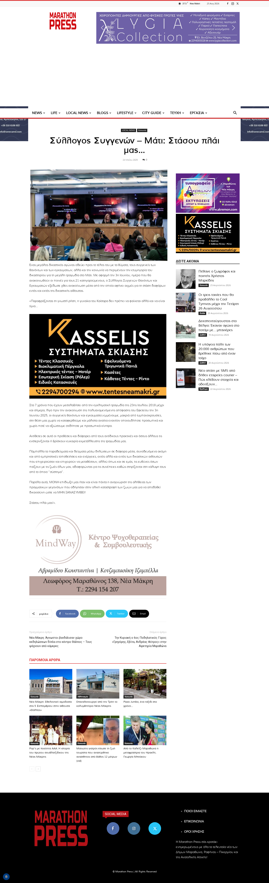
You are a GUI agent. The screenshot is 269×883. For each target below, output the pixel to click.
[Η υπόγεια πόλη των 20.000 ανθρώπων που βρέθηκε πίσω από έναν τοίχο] (186, 352)
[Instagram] (232, 3)
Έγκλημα (204, 389)
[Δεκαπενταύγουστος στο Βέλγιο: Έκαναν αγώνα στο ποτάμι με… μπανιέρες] (186, 328)
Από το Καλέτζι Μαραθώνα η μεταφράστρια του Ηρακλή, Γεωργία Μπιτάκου (141, 752)
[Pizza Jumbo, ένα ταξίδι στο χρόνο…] (144, 684)
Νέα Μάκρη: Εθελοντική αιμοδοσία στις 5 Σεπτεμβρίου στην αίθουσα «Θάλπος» (50, 706)
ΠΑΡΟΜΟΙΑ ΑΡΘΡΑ (44, 660)
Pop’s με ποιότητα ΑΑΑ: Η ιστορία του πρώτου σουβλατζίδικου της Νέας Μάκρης (49, 752)
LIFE (54, 113)
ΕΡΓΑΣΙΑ (197, 113)
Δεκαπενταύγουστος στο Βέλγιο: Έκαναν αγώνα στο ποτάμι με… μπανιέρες (219, 325)
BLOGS (102, 113)
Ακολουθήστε (134, 823)
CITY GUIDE (151, 113)
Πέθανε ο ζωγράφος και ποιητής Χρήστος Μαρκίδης (217, 276)
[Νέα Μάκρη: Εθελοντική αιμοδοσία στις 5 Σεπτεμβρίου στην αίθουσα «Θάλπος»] (50, 684)
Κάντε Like (113, 823)
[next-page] (38, 768)
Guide (202, 313)
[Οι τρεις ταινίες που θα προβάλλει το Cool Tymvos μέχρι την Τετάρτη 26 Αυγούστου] (186, 302)
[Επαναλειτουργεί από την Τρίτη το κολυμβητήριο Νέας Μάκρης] (97, 684)
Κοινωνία (142, 130)
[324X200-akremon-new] (208, 193)
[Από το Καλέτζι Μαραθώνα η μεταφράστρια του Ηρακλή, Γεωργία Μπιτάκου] (144, 730)
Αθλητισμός (83, 697)
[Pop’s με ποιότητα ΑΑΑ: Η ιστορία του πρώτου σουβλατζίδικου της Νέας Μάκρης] (50, 730)
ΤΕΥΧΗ (175, 113)
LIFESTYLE (125, 113)
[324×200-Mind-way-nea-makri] (97, 553)
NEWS (37, 113)
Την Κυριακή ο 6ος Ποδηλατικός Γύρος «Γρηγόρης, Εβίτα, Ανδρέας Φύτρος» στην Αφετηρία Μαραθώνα (139, 642)
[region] (168, 28)
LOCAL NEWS (77, 113)
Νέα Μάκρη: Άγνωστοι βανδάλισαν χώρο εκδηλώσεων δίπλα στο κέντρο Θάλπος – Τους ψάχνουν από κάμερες (60, 642)
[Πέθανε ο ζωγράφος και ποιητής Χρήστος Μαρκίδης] (186, 279)
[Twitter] (237, 3)
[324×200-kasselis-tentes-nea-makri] (97, 356)
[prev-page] (31, 768)
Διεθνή (203, 335)
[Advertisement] (134, 78)
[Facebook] (227, 3)
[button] (168, 28)
